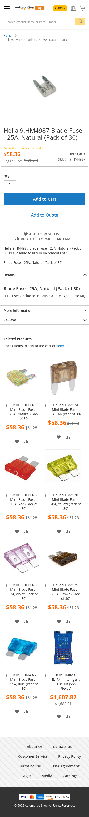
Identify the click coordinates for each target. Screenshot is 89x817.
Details (9, 275)
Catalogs (70, 775)
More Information (18, 310)
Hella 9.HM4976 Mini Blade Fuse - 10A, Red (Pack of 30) (24, 502)
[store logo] (29, 8)
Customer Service (33, 756)
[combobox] (44, 21)
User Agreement (66, 766)
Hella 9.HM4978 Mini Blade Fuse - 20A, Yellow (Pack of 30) (65, 502)
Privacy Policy (69, 756)
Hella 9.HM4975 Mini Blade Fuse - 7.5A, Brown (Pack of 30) (66, 592)
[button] (60, 8)
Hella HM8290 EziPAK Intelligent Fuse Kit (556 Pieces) (66, 682)
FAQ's (26, 775)
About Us (34, 746)
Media (47, 775)
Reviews (10, 320)
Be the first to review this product (24, 148)
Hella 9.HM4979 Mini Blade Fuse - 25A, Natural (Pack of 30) (24, 412)
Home (8, 35)
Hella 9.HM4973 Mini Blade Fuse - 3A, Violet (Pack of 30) (24, 592)
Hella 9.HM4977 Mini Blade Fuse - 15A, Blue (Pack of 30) (24, 682)
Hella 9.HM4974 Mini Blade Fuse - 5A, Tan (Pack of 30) (66, 409)
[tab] (44, 274)
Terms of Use (30, 766)
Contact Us (62, 746)
